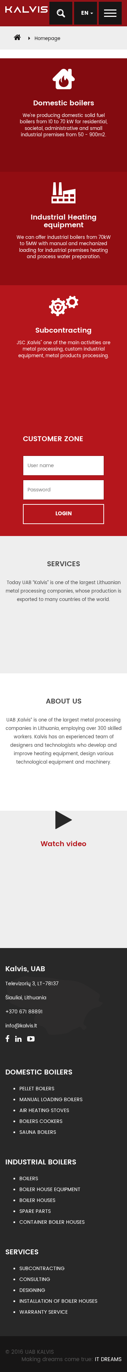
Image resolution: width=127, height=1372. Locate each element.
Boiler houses (37, 1200)
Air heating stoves (44, 1110)
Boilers (28, 1179)
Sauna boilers (37, 1132)
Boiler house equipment (49, 1189)
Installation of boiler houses (58, 1301)
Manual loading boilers (51, 1100)
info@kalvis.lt (21, 1026)
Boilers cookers (40, 1121)
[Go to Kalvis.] (17, 39)
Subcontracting (42, 1269)
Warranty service (43, 1312)
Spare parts (35, 1211)
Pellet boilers (36, 1089)
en (85, 13)
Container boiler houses (52, 1222)
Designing (32, 1290)
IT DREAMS (108, 1359)
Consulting (34, 1279)
